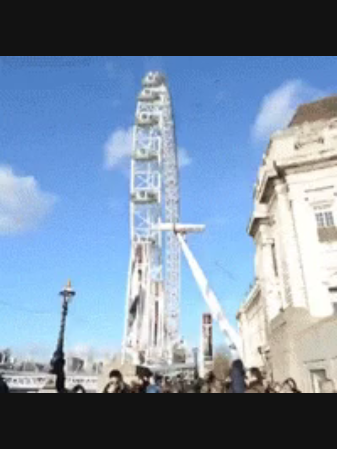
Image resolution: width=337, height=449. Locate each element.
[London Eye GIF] (168, 224)
